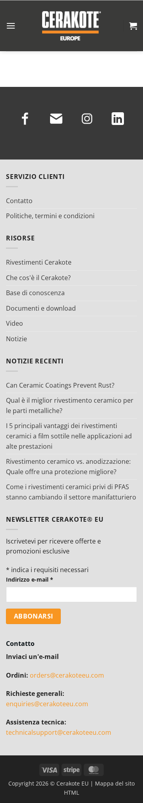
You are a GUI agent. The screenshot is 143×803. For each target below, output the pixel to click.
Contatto (19, 200)
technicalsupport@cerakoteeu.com (58, 732)
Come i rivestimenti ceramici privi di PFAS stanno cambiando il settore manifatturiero (71, 491)
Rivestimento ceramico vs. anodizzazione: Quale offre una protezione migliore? (68, 466)
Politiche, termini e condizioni (50, 215)
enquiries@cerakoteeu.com (47, 703)
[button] (10, 25)
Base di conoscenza (35, 292)
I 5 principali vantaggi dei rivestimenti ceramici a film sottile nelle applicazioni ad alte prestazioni (69, 435)
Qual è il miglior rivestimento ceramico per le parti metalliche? (69, 405)
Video (14, 323)
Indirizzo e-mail (29, 579)
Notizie (16, 338)
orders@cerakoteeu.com (67, 675)
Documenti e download (41, 308)
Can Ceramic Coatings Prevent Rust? (60, 385)
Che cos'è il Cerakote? (38, 277)
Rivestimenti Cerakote (39, 262)
